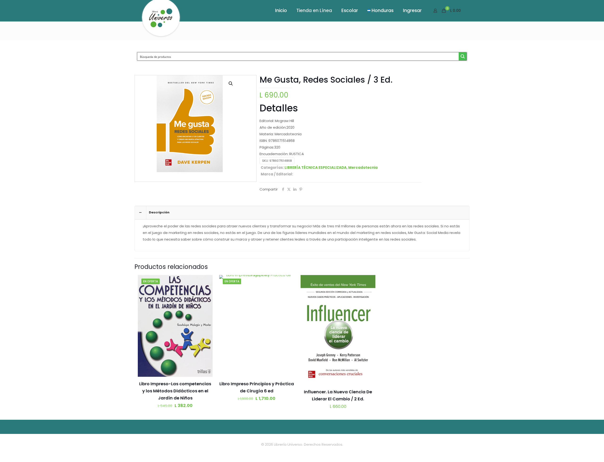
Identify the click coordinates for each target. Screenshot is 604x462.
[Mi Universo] (161, 20)
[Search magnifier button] (463, 56)
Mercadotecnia (363, 167)
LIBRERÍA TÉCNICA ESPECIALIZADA (316, 167)
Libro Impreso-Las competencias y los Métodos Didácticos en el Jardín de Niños (175, 391)
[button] (231, 83)
